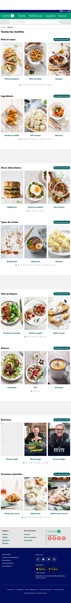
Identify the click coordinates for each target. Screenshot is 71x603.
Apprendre (5, 540)
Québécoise (12, 261)
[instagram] (59, 538)
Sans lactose (59, 207)
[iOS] (41, 569)
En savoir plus (40, 578)
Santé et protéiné (35, 207)
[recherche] (60, 22)
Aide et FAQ (5, 554)
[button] (20, 85)
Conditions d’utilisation (45, 589)
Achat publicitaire (7, 563)
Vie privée (10, 589)
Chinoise (59, 261)
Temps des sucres (12, 513)
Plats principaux (12, 79)
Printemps (12, 387)
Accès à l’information (30, 589)
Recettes (5, 534)
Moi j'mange (35, 459)
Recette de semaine (11, 333)
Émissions (5, 543)
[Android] (53, 569)
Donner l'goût (12, 459)
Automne (59, 387)
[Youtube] (48, 559)
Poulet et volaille (12, 135)
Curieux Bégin (59, 459)
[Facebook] (38, 559)
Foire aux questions (30, 537)
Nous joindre (28, 540)
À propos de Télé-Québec (10, 557)
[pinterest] (64, 538)
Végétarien (12, 207)
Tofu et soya (35, 135)
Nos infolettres (6, 566)
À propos (27, 534)
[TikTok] (54, 559)
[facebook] (50, 538)
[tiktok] (54, 538)
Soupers (59, 79)
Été (35, 387)
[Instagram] (43, 559)
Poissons (59, 135)
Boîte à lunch (59, 333)
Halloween (35, 513)
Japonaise (35, 261)
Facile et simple (35, 333)
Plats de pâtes (35, 79)
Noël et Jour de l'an (59, 513)
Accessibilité (18, 589)
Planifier (5, 537)
